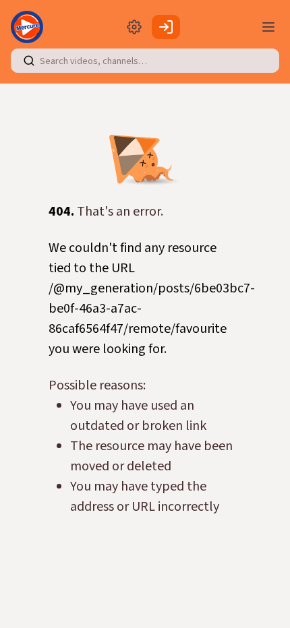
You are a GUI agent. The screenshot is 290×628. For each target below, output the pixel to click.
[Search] (29, 61)
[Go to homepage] (30, 27)
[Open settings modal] (134, 27)
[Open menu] (268, 27)
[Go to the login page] (166, 27)
